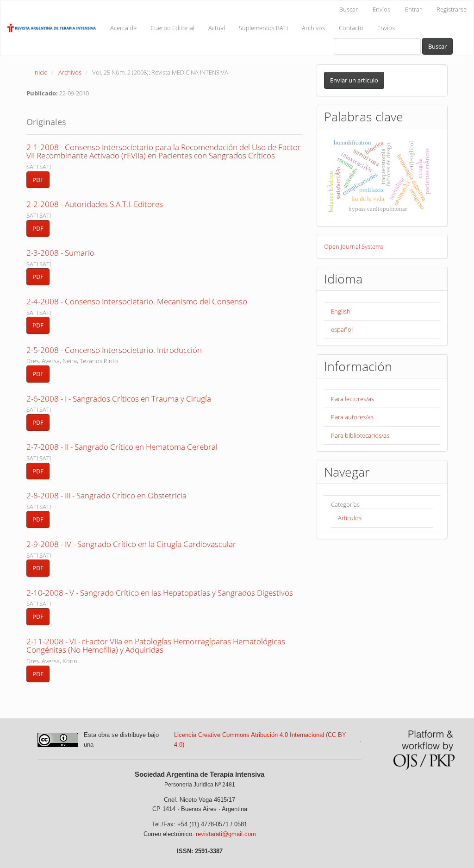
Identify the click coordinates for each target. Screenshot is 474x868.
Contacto (351, 28)
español (342, 329)
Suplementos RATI (263, 28)
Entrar (413, 9)
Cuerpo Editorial (172, 28)
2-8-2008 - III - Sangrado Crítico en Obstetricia (106, 495)
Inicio (40, 72)
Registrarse (452, 9)
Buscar (348, 9)
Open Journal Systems (353, 246)
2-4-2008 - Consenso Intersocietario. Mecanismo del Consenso (136, 301)
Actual (216, 28)
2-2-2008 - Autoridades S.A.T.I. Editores (94, 204)
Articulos (350, 518)
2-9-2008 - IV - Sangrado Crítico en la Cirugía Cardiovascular (131, 544)
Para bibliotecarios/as (360, 435)
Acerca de (123, 28)
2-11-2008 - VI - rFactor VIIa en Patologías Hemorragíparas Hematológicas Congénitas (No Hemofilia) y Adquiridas (155, 645)
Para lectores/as (352, 399)
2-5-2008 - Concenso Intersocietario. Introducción (114, 350)
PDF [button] (38, 180)
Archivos (313, 28)
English (340, 311)
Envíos (381, 9)
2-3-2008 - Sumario (60, 252)
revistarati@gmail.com (226, 833)
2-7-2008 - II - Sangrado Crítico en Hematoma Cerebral (122, 446)
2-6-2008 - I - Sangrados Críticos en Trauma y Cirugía (118, 398)
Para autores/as (352, 417)
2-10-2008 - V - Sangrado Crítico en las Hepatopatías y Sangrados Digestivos (159, 592)
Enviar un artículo (354, 80)
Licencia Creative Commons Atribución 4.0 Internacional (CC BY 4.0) (260, 739)
